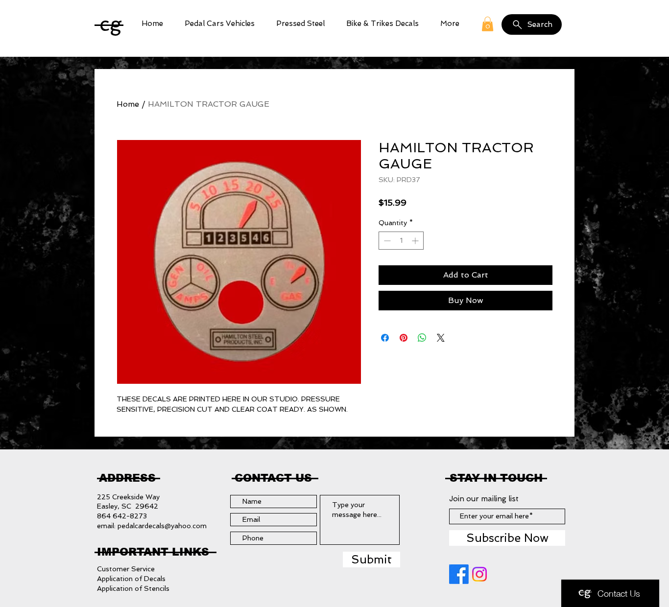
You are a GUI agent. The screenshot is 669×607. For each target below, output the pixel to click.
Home (128, 104)
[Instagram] (479, 574)
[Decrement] (386, 240)
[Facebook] (459, 574)
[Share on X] (441, 338)
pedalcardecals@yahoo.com (162, 526)
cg (110, 24)
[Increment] (416, 240)
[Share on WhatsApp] (422, 338)
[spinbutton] (401, 240)
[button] (219, 23)
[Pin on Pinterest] (403, 338)
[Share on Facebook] (385, 338)
